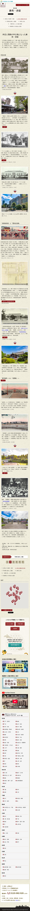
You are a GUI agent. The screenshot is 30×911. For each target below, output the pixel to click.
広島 (5, 854)
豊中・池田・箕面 (21, 821)
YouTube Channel (10, 692)
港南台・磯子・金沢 (8, 780)
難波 (5, 821)
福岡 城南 (19, 867)
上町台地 (19, 824)
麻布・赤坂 (15, 10)
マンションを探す (10, 623)
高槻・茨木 (19, 816)
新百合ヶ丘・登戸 (8, 775)
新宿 (5, 763)
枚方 (5, 816)
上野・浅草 (19, 761)
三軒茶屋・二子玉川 (8, 745)
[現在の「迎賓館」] (14, 520)
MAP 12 (3, 380)
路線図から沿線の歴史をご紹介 (10, 676)
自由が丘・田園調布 (21, 742)
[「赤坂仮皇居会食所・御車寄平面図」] (14, 273)
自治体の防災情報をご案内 (9, 659)
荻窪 (5, 753)
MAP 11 (5, 337)
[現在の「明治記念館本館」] (14, 354)
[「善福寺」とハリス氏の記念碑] (14, 105)
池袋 (18, 750)
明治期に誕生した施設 (19, 556)
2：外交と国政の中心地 (22, 18)
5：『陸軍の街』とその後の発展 (15, 23)
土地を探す (15, 628)
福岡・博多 (6, 869)
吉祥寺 (5, 766)
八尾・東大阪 (7, 819)
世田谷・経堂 (7, 758)
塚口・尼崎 (6, 839)
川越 (5, 789)
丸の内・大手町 (7, 732)
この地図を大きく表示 (7, 610)
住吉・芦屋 (6, 842)
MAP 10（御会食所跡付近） (9, 301)
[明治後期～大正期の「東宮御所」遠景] (14, 422)
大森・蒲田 (19, 747)
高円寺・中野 (20, 753)
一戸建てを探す (20, 623)
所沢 (18, 789)
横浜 (5, 783)
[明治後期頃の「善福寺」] (14, 65)
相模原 (18, 778)
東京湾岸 (6, 737)
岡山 (5, 860)
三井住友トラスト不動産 (7, 1)
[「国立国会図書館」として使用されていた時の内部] (14, 488)
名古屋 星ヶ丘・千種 (8, 807)
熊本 (5, 876)
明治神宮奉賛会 (22, 331)
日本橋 (18, 766)
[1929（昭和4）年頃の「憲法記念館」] (14, 316)
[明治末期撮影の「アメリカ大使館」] (14, 140)
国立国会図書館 (6, 501)
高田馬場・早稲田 (8, 729)
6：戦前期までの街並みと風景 (15, 26)
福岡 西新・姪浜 (7, 867)
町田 (18, 763)
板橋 (18, 721)
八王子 (5, 747)
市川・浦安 (6, 801)
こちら (16, 900)
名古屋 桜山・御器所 (21, 807)
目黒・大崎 (19, 758)
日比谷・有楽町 (20, 734)
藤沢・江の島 (20, 772)
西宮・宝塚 (19, 839)
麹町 (5, 734)
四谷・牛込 (19, 737)
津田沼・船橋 (20, 798)
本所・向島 (6, 726)
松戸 (5, 798)
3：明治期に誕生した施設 (10, 21)
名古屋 (18, 810)
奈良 (5, 848)
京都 (18, 833)
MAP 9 (4, 160)
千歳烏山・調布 (20, 755)
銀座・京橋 (6, 742)
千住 (5, 724)
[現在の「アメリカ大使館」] (14, 203)
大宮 (18, 792)
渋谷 (5, 755)
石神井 (5, 750)
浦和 (5, 792)
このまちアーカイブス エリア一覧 (13, 715)
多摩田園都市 (20, 780)
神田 (5, 739)
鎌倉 (5, 778)
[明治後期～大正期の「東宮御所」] (14, 391)
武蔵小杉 (19, 775)
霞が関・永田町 (20, 729)
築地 (5, 85)
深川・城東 (19, 726)
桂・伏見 (6, 833)
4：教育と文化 (22, 21)
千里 (18, 819)
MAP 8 (5, 127)
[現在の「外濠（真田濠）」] (14, 456)
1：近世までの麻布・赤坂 (8, 18)
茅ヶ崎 (5, 772)
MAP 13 (5, 473)
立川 (18, 745)
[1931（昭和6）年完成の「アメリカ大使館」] (14, 173)
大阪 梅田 (6, 826)
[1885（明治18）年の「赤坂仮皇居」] (15, 233)
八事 (5, 810)
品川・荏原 (19, 724)
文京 (18, 732)
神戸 (18, 842)
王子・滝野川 (7, 721)
